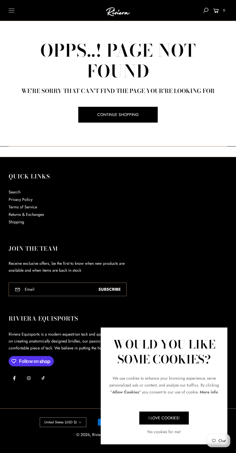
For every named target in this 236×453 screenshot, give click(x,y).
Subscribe (109, 289)
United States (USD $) (60, 422)
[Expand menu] (11, 10)
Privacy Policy (21, 199)
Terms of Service (23, 207)
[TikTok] (43, 378)
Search (14, 192)
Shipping (16, 222)
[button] (205, 10)
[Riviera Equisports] (118, 10)
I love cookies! (164, 418)
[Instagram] (29, 378)
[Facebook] (14, 378)
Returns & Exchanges (26, 214)
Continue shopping (118, 114)
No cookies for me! (164, 432)
